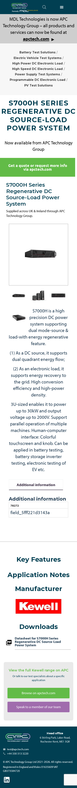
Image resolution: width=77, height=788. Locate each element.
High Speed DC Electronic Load (37, 69)
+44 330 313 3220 (17, 753)
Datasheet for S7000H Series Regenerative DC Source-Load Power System (38, 642)
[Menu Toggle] (62, 7)
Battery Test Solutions (37, 52)
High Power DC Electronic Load (37, 63)
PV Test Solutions (38, 85)
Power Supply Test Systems (37, 74)
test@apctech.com (18, 749)
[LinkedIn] (6, 779)
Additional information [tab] (36, 484)
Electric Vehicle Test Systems (37, 58)
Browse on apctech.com (38, 693)
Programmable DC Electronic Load (37, 80)
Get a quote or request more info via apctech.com (37, 167)
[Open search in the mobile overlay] (44, 7)
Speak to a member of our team (38, 707)
